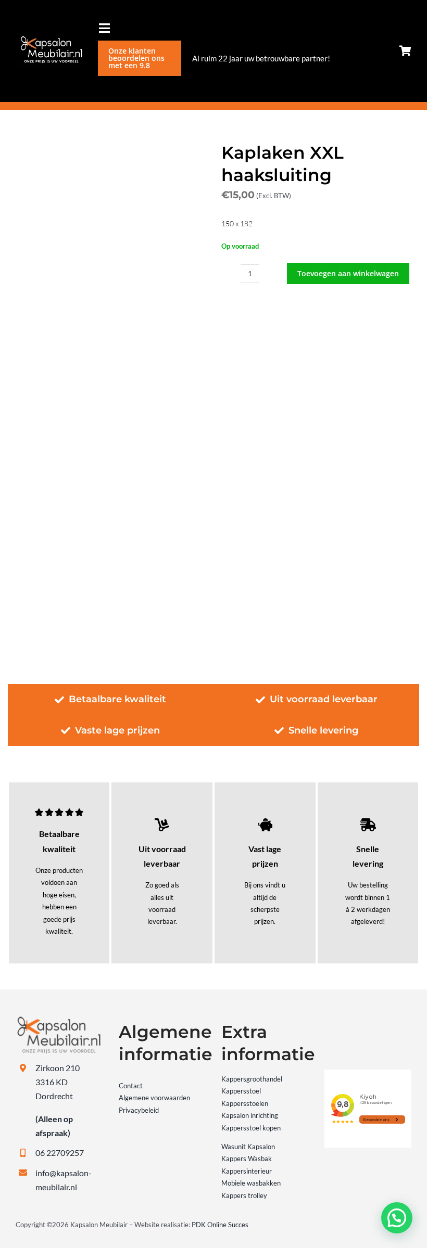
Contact (131, 1086)
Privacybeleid (139, 1110)
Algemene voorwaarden (154, 1097)
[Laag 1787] (49, 39)
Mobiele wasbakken (251, 1183)
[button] (396, 1217)
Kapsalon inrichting (249, 1115)
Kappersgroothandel (251, 1079)
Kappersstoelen (244, 1103)
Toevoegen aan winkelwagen (348, 273)
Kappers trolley (244, 1195)
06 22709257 (59, 1152)
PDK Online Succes (220, 1224)
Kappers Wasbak (246, 1158)
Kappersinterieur (246, 1171)
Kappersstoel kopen (251, 1128)
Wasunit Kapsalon (248, 1146)
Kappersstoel (241, 1091)
